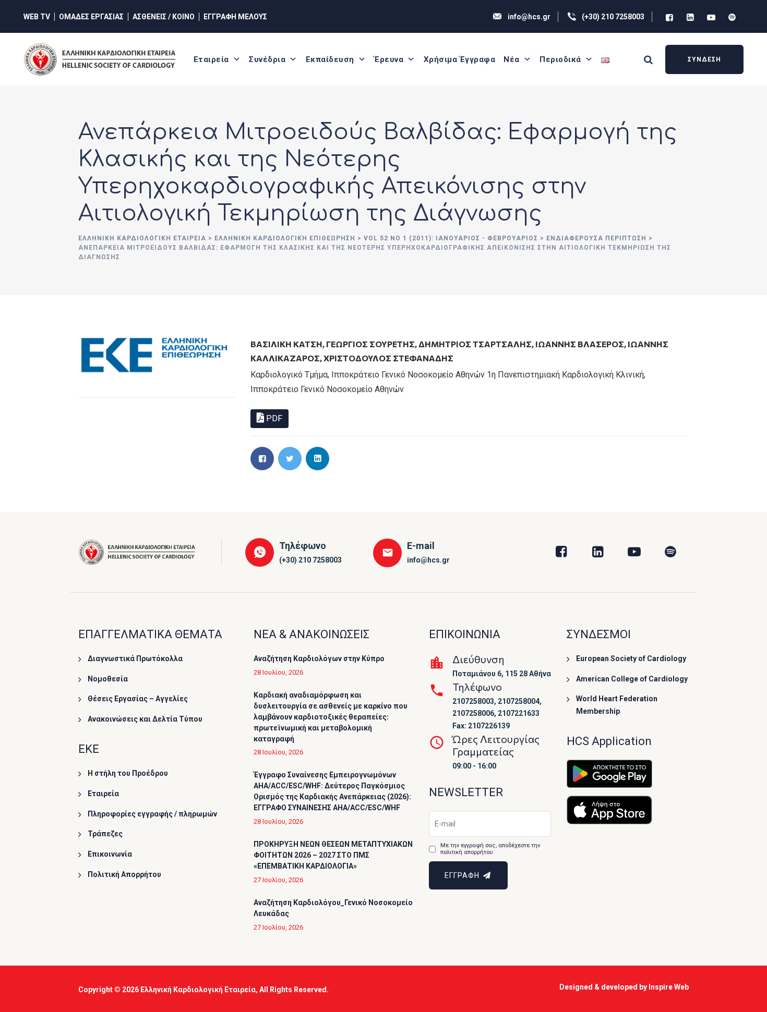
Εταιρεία (211, 59)
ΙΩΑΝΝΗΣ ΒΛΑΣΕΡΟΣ (579, 344)
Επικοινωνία (110, 854)
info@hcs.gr (529, 17)
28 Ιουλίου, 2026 (278, 672)
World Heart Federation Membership (616, 704)
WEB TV (36, 17)
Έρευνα (388, 59)
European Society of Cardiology (631, 658)
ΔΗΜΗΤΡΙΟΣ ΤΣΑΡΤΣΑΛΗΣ (475, 344)
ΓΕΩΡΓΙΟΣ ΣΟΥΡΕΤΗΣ (370, 344)
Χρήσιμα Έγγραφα (460, 59)
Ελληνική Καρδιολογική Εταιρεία (198, 989)
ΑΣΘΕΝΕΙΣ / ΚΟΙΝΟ (164, 17)
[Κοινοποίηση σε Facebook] (262, 458)
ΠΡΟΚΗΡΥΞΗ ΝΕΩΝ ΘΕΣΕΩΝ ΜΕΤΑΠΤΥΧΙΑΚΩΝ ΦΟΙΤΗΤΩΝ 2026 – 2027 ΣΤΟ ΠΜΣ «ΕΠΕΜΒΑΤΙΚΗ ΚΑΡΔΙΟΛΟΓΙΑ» (333, 855)
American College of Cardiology (632, 679)
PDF (273, 418)
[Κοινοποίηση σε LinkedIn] (317, 458)
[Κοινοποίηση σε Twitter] (290, 458)
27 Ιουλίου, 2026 (278, 880)
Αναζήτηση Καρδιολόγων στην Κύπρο (319, 658)
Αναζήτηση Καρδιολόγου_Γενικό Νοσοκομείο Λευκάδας (333, 908)
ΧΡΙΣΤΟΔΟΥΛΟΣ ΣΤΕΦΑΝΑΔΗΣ (388, 358)
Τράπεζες (105, 834)
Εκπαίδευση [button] (330, 59)
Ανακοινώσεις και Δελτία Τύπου (145, 719)
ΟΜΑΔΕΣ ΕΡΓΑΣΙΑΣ (91, 17)
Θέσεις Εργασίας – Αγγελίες (138, 698)
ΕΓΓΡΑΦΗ (463, 875)
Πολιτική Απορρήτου (124, 874)
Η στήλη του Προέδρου (128, 773)
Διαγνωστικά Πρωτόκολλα (135, 658)
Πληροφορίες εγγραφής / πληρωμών (152, 814)
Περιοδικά (560, 59)
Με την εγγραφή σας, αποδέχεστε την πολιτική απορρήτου (490, 849)
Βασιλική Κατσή (286, 344)
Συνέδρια (267, 59)
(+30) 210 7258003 (613, 17)
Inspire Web (669, 987)
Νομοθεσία (108, 679)
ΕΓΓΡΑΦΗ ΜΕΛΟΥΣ (235, 17)
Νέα (512, 59)
